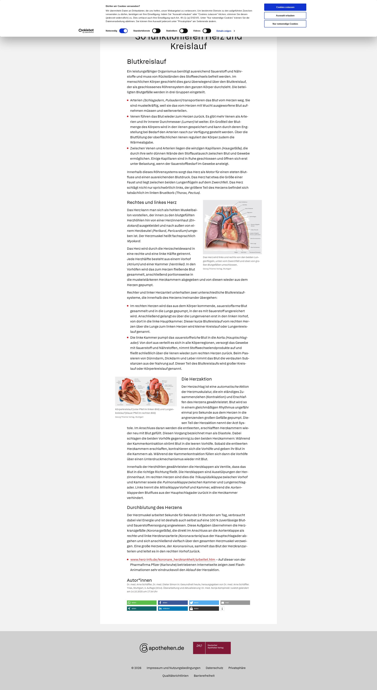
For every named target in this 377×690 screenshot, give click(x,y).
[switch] (156, 30)
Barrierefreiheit (204, 676)
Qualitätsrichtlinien (175, 676)
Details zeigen (223, 31)
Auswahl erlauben (285, 15)
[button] (142, 602)
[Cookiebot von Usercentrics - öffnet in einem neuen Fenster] (86, 31)
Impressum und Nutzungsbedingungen (173, 668)
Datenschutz (214, 668)
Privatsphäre (237, 668)
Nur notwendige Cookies (285, 24)
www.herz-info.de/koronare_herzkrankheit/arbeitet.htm (172, 559)
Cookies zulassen (285, 7)
